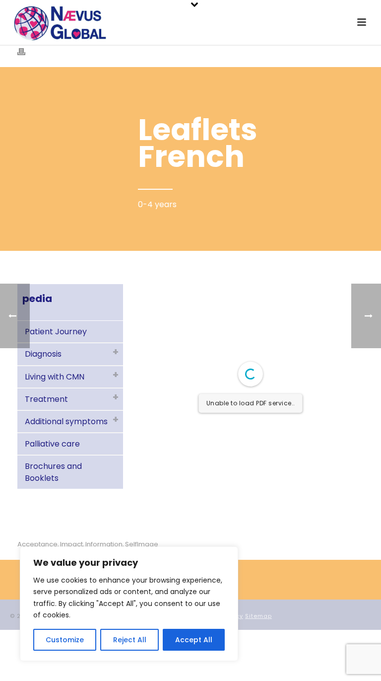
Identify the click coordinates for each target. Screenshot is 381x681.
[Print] (26, 51)
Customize (65, 640)
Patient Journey (56, 331)
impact (71, 544)
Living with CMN (54, 376)
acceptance (37, 544)
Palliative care (52, 444)
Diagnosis (43, 354)
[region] (129, 603)
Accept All (193, 640)
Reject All (129, 640)
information (104, 544)
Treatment (46, 399)
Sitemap (258, 616)
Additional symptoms (66, 421)
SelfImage (141, 544)
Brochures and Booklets (53, 471)
